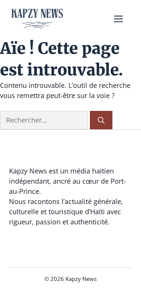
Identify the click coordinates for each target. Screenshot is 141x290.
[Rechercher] (101, 120)
